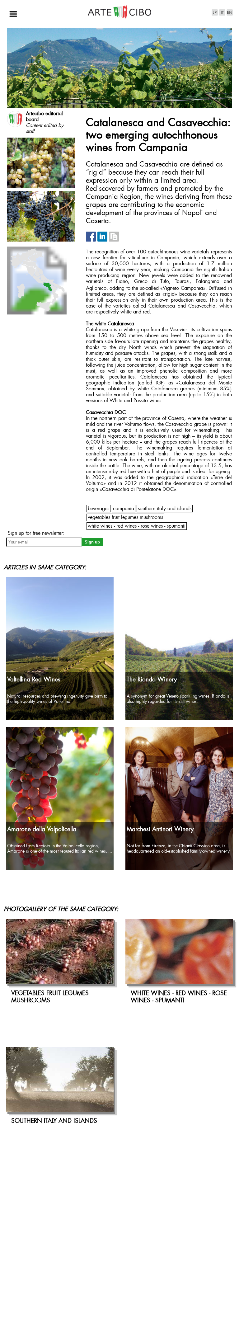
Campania (123, 509)
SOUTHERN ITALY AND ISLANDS (164, 509)
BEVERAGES (98, 509)
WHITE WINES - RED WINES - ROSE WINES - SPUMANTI (136, 526)
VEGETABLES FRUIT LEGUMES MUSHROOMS (125, 517)
